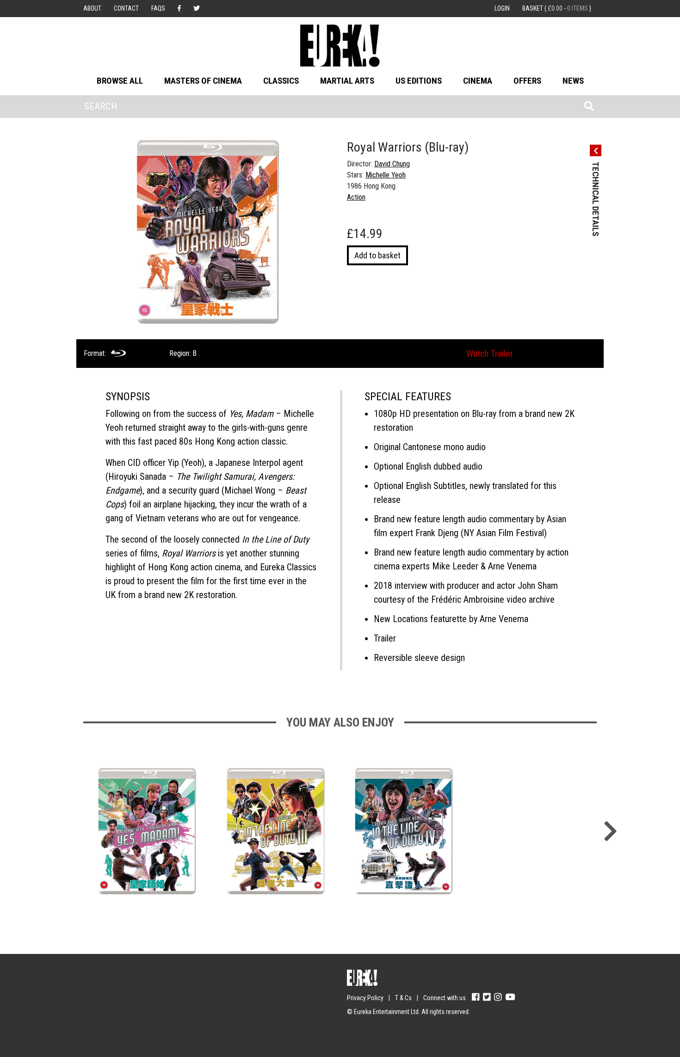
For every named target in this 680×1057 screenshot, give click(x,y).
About (92, 8)
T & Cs (403, 998)
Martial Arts (347, 80)
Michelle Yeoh (385, 175)
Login (502, 8)
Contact (126, 8)
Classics (281, 80)
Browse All (120, 80)
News (573, 80)
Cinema (477, 80)
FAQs (158, 8)
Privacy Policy (365, 998)
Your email (99, 993)
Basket (556, 8)
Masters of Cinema (203, 80)
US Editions (419, 80)
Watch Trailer (489, 353)
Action (356, 197)
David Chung (392, 163)
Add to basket (377, 255)
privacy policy (164, 1030)
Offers (527, 80)
